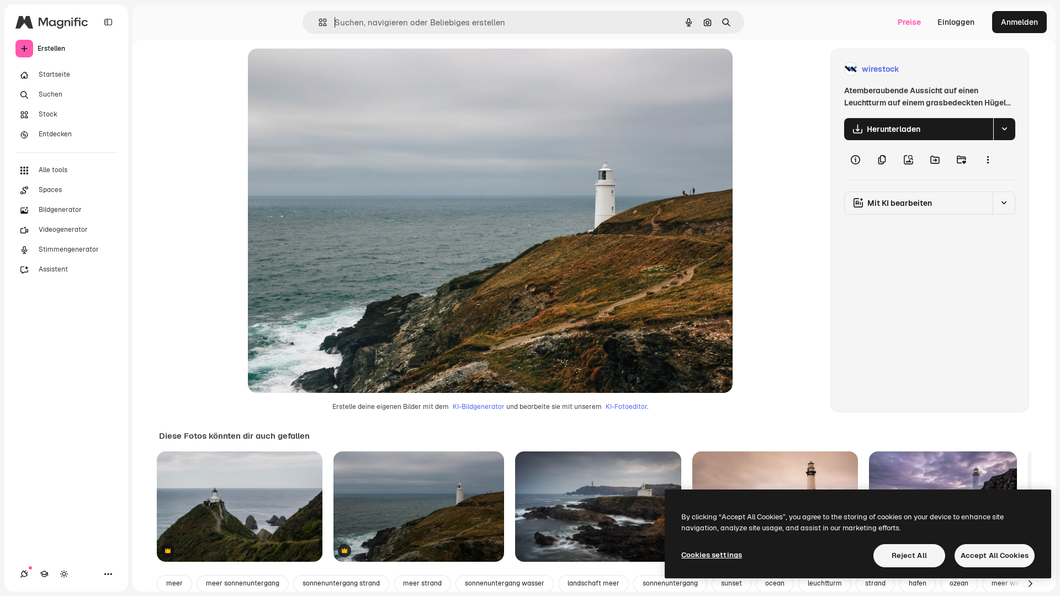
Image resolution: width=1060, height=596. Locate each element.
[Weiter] (1030, 584)
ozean (959, 583)
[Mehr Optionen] (988, 160)
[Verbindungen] (24, 574)
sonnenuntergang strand (341, 583)
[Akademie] (44, 574)
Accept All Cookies (995, 555)
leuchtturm (825, 583)
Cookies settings (711, 555)
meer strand (422, 583)
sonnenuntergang (670, 583)
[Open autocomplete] (318, 22)
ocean (775, 583)
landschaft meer (593, 583)
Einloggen (955, 22)
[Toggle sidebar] (108, 22)
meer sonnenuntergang (242, 583)
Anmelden (1019, 22)
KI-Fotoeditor (626, 406)
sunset (731, 583)
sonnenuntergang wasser (504, 583)
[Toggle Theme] (64, 574)
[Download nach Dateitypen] (1004, 129)
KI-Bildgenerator (479, 406)
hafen (917, 583)
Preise (909, 22)
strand (875, 583)
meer (174, 583)
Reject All (909, 555)
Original (318, 69)
